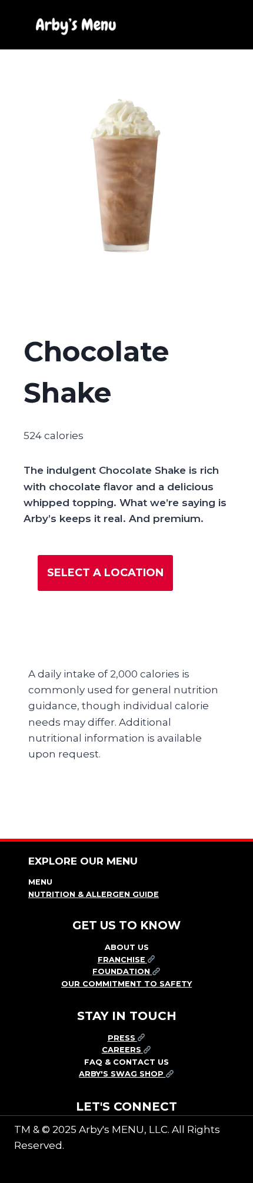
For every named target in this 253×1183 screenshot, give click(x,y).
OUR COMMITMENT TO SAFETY (126, 983)
